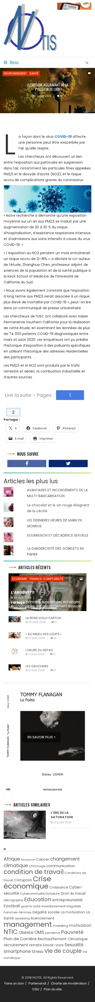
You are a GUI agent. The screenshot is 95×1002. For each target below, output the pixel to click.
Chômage (37, 866)
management (28, 924)
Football (12, 906)
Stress (37, 951)
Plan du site (53, 989)
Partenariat (37, 983)
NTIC (11, 931)
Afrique (12, 859)
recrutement (16, 944)
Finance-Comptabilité (46, 579)
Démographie (13, 900)
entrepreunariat (67, 899)
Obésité (26, 932)
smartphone (17, 951)
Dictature (53, 893)
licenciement (43, 918)
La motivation (73, 912)
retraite (35, 945)
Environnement (15, 73)
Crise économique (27, 882)
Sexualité (74, 945)
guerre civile (31, 906)
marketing (60, 926)
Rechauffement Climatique (63, 938)
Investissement (54, 906)
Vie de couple (63, 951)
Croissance (58, 887)
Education (37, 899)
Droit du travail (73, 893)
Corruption (23, 880)
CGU (35, 989)
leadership (22, 918)
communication (60, 865)
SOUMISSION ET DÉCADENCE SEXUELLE (57, 535)
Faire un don (14, 983)
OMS (39, 932)
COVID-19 (63, 136)
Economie (19, 579)
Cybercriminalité (32, 893)
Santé (33, 73)
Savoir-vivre (53, 945)
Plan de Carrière (20, 939)
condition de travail (34, 872)
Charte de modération (69, 983)
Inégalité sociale (46, 912)
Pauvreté (72, 932)
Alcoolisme (28, 860)
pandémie (52, 933)
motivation (80, 925)
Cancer (42, 859)
